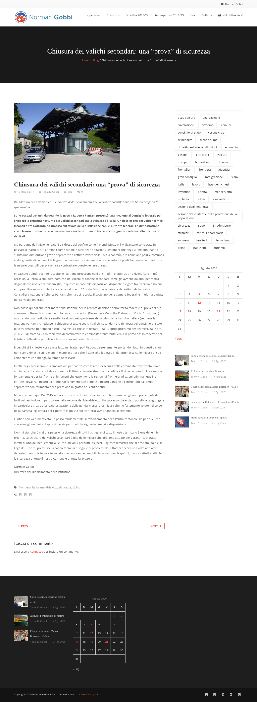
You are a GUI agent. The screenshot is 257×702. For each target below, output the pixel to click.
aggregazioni (211, 118)
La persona (93, 15)
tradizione (200, 248)
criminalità (185, 140)
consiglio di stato (189, 132)
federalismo (203, 162)
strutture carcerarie (210, 233)
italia (35, 487)
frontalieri (184, 169)
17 (179, 311)
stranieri (183, 233)
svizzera (183, 240)
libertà (202, 192)
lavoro (196, 184)
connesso (36, 551)
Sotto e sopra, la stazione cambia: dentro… (214, 355)
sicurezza (65, 487)
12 (199, 303)
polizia (201, 199)
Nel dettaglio (231, 15)
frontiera (25, 487)
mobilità (183, 199)
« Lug (178, 338)
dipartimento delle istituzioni (197, 147)
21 (218, 311)
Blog (193, 15)
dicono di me (208, 140)
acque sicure (186, 118)
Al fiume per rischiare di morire (207, 371)
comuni (226, 125)
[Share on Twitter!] (25, 494)
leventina (184, 192)
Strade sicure (222, 225)
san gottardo (221, 199)
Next (154, 526)
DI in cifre (112, 15)
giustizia (224, 169)
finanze (224, 162)
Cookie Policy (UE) (89, 694)
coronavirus (216, 132)
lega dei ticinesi (218, 184)
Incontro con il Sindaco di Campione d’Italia (215, 402)
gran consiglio (187, 177)
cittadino (207, 125)
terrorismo (223, 240)
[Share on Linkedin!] (30, 494)
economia (231, 147)
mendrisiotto (48, 487)
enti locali (202, 155)
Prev (24, 526)
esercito (222, 155)
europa (183, 162)
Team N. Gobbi (50, 191)
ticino (76, 487)
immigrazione (213, 177)
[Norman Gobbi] (44, 16)
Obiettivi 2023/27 (136, 15)
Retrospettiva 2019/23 (169, 15)
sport (201, 225)
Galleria (207, 15)
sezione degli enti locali (193, 207)
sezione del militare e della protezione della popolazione (207, 216)
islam (234, 177)
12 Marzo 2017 (25, 191)
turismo (219, 248)
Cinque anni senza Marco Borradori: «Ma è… (215, 386)
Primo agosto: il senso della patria (209, 417)
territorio (202, 240)
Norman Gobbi (233, 4)
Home (85, 60)
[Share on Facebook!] (20, 494)
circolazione (186, 125)
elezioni (183, 155)
